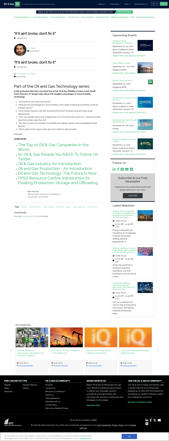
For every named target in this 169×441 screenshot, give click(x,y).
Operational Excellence (145, 17)
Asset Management (40, 17)
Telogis (68, 207)
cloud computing (79, 207)
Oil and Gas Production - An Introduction (55, 168)
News (6, 388)
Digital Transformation (120, 17)
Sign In (154, 4)
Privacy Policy (118, 425)
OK (129, 436)
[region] (84, 436)
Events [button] (126, 4)
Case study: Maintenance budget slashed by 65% (135, 351)
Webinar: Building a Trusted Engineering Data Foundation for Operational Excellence (125, 250)
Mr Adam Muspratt (61, 365)
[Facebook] (118, 170)
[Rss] (132, 170)
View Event (141, 56)
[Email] (127, 170)
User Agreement (52, 398)
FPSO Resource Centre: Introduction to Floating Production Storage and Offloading (58, 180)
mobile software (48, 207)
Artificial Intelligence (22, 17)
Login (24, 216)
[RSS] (146, 424)
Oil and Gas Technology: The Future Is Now (57, 173)
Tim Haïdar (31, 48)
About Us (49, 395)
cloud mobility (92, 207)
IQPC (95, 420)
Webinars (8, 391)
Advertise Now (93, 405)
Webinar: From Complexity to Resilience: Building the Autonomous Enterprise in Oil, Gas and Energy (124, 214)
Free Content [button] (114, 4)
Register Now (118, 56)
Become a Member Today (56, 408)
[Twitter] (123, 170)
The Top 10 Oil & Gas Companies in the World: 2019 (66, 351)
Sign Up (163, 4)
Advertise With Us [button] (140, 4)
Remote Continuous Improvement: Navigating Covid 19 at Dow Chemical (31, 353)
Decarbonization (102, 17)
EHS (132, 17)
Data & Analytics (87, 17)
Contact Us (50, 388)
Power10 (49, 385)
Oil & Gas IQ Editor (26, 365)
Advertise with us (52, 401)
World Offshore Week (122, 63)
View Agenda (130, 56)
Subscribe (33, 216)
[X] (155, 421)
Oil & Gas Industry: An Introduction (49, 163)
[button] (11, 350)
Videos (26, 388)
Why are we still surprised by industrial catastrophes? (99, 351)
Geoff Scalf (60, 207)
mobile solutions (35, 207)
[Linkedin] (115, 170)
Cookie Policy (51, 405)
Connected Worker (58, 17)
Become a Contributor (55, 391)
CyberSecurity (73, 17)
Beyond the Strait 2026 (122, 80)
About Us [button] (101, 4)
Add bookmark (21, 38)
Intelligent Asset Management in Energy (122, 42)
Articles (7, 385)
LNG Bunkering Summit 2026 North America (124, 121)
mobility (24, 207)
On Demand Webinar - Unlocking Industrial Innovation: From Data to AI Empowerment (124, 286)
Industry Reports (30, 385)
